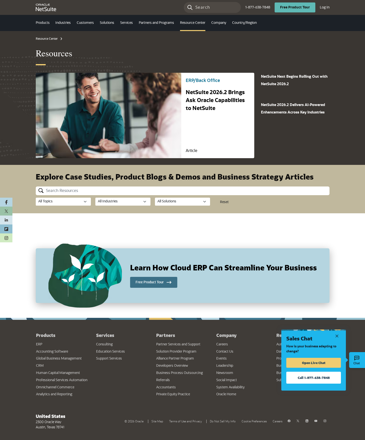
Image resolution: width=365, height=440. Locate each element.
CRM (40, 365)
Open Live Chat (314, 363)
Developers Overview (172, 365)
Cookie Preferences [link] (254, 421)
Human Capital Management (58, 373)
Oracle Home (241, 394)
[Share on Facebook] (6, 202)
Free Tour (297, 7)
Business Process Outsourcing (179, 373)
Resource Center (47, 38)
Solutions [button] (107, 23)
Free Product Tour (156, 282)
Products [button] (43, 23)
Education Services (110, 351)
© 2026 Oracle (135, 421)
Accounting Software (52, 351)
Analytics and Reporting (54, 394)
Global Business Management (59, 358)
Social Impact (226, 380)
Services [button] (126, 23)
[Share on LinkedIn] (6, 220)
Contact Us (224, 351)
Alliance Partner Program (175, 358)
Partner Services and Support (178, 344)
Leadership (224, 365)
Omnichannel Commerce (55, 387)
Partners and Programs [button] (156, 23)
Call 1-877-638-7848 (314, 377)
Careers (222, 344)
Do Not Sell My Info (224, 421)
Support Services (109, 358)
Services (105, 335)
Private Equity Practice (173, 394)
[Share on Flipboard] (6, 228)
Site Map (157, 421)
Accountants (166, 387)
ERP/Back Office (203, 80)
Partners (165, 335)
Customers (85, 23)
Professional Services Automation (61, 380)
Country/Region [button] (244, 23)
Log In (324, 7)
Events (221, 358)
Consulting (104, 344)
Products (45, 335)
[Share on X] (6, 211)
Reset (224, 202)
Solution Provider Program (176, 351)
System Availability (242, 387)
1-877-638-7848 (257, 7)
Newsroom (224, 373)
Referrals (163, 380)
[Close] (337, 335)
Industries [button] (63, 23)
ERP (39, 344)
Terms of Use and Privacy (186, 421)
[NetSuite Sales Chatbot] (357, 360)
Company (226, 335)
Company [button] (218, 23)
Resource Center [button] (192, 23)
